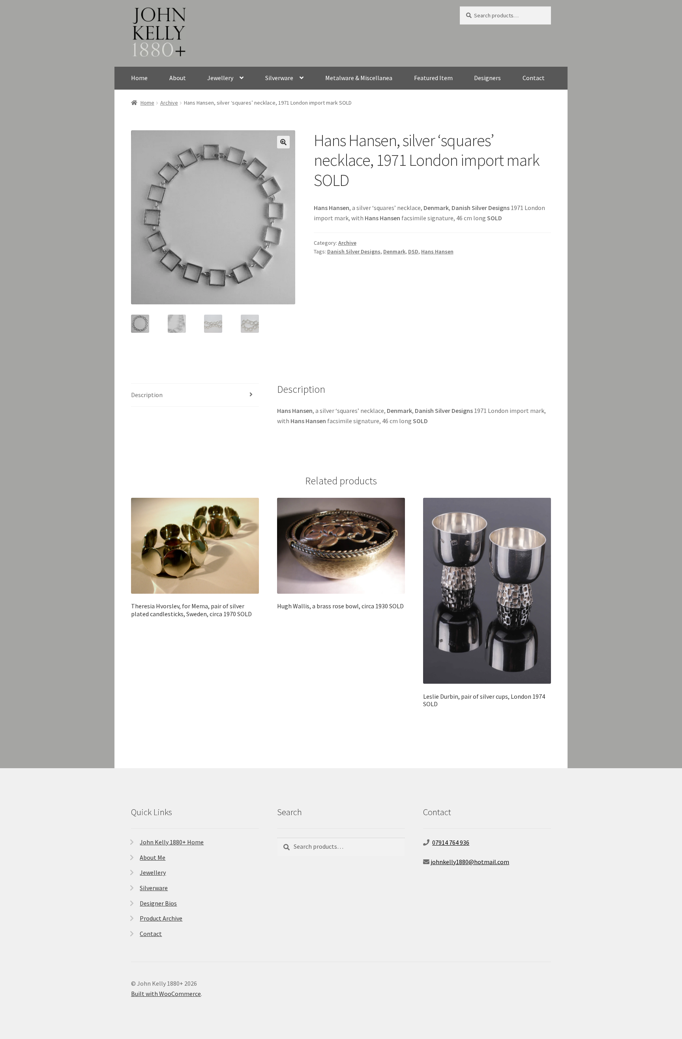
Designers (487, 78)
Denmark (394, 251)
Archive (169, 102)
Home (139, 78)
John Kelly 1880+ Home (172, 842)
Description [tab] (147, 395)
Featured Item (433, 78)
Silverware (279, 78)
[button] (283, 142)
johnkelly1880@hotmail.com (470, 862)
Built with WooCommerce (166, 994)
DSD (413, 251)
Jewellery (220, 78)
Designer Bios (158, 903)
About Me (152, 857)
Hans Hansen (437, 251)
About (177, 78)
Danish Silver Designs (353, 251)
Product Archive (161, 918)
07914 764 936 (450, 842)
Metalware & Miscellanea (358, 78)
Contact (534, 78)
